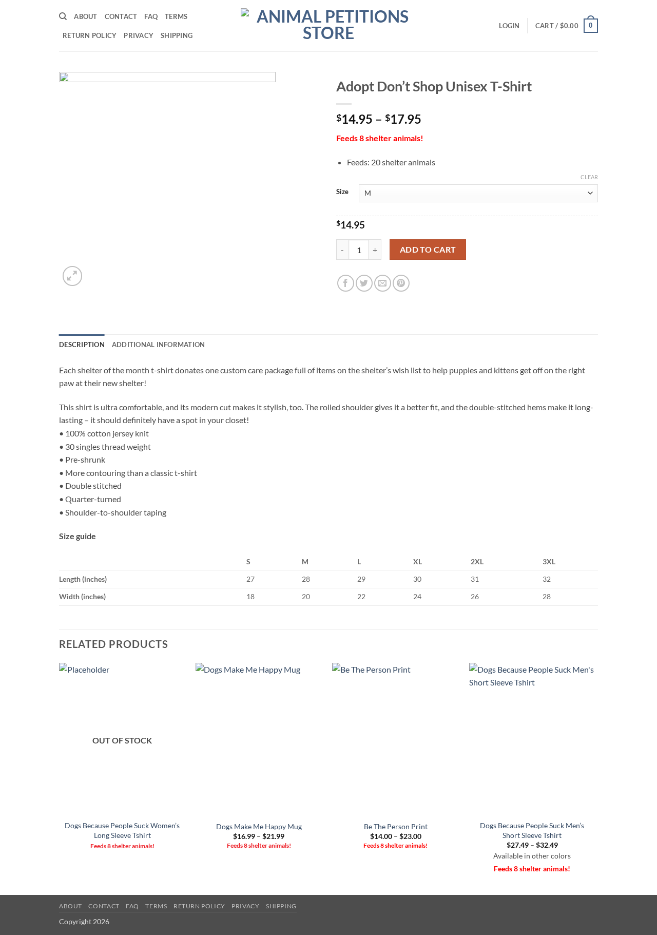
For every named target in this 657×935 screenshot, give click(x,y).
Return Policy (90, 35)
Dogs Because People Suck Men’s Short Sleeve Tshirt (532, 830)
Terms (176, 16)
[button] (509, 25)
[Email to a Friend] (382, 283)
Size (342, 192)
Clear (589, 177)
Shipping (176, 35)
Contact (121, 16)
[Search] (63, 16)
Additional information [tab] (158, 344)
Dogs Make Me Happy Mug (259, 826)
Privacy (138, 35)
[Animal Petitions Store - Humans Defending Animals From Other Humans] (328, 25)
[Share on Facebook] (345, 283)
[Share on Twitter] (364, 283)
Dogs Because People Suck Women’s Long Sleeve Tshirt (122, 830)
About (85, 16)
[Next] (595, 778)
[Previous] (59, 778)
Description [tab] (82, 344)
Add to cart (428, 249)
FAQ (151, 16)
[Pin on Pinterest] (401, 283)
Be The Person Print (396, 826)
